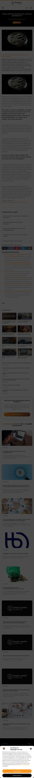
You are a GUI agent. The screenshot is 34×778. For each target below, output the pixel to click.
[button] (31, 749)
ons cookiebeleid (25, 764)
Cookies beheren (17, 775)
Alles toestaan (17, 771)
